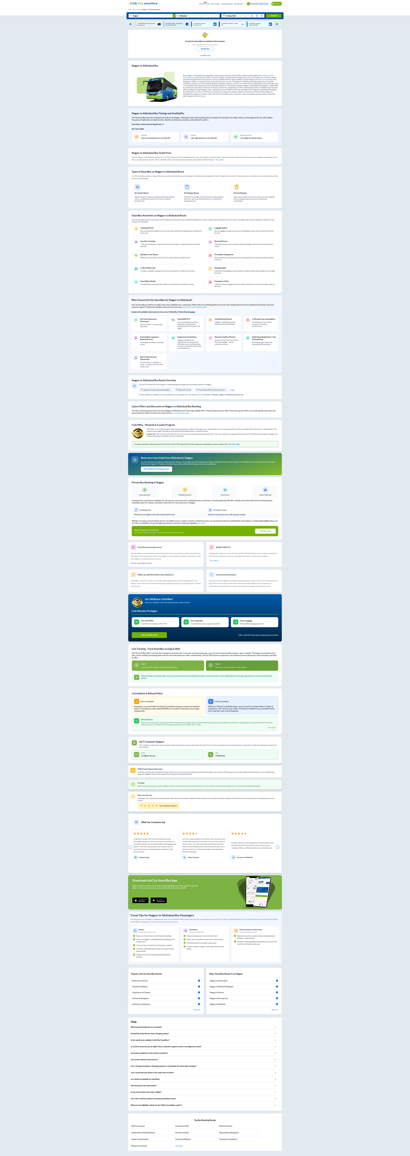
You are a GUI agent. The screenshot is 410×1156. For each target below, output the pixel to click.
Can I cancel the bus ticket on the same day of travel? (152, 1073)
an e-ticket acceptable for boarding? (145, 1079)
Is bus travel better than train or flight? (146, 1092)
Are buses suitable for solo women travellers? (149, 1053)
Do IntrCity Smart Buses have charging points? (150, 1034)
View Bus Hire (265, 531)
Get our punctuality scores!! (141, 563)
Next (276, 24)
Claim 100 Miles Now (149, 635)
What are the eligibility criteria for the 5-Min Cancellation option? (156, 1105)
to (138, 1126)
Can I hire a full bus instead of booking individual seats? (153, 1099)
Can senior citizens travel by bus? (144, 1060)
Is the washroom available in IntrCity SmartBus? (150, 1040)
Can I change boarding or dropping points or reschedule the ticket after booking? (164, 1066)
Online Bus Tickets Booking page (195, 307)
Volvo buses (262, 79)
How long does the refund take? (144, 1086)
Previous (129, 24)
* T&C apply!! (219, 160)
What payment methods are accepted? (146, 1027)
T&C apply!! (201, 523)
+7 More (232, 390)
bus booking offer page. (180, 413)
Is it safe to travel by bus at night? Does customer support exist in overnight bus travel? (166, 1047)
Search (274, 16)
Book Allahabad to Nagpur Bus (156, 469)
